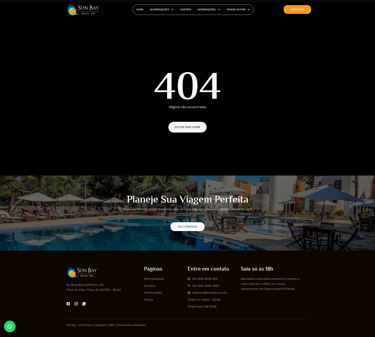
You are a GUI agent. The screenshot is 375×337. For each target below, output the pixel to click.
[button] (10, 326)
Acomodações (159, 9)
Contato (185, 9)
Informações (206, 9)
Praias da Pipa (236, 9)
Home (140, 9)
